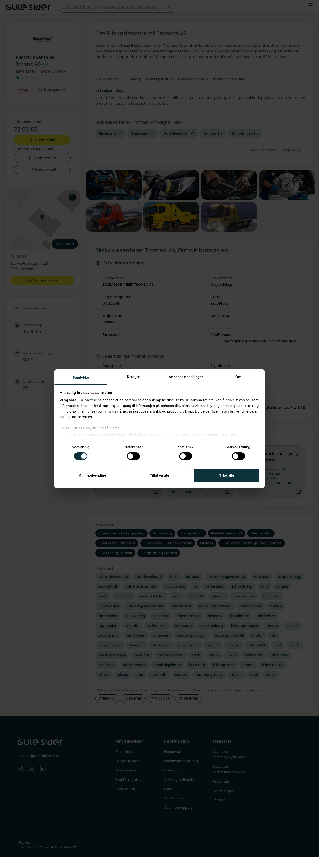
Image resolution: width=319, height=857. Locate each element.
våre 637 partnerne (85, 400)
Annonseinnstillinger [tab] (186, 376)
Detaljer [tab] (133, 376)
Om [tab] (238, 376)
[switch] (133, 456)
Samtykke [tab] (81, 377)
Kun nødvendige (92, 475)
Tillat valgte (159, 475)
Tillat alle (226, 475)
